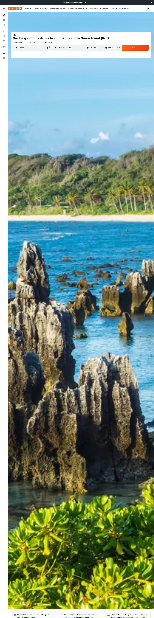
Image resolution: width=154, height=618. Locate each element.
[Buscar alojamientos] (4, 20)
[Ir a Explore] (4, 31)
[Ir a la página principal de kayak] (15, 8)
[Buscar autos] (4, 24)
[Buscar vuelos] (4, 15)
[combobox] (19, 42)
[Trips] (4, 47)
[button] (151, 2)
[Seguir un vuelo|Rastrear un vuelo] (4, 36)
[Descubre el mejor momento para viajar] (4, 40)
